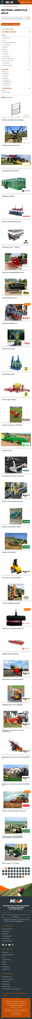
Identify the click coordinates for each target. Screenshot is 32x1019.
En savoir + (9, 1010)
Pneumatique (5, 967)
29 (28, 874)
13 (11, 871)
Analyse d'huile (6, 969)
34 (20, 876)
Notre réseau (5, 931)
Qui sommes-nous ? (7, 929)
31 (11, 876)
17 (23, 871)
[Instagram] (12, 945)
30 (9, 876)
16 (20, 871)
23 (12, 874)
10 (3, 871)
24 (14, 874)
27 (23, 874)
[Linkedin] (6, 945)
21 (6, 874)
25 (17, 874)
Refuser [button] (24, 1010)
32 (14, 876)
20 (3, 874)
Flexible (4, 962)
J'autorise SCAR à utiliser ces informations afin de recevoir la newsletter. (17, 920)
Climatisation (5, 952)
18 (26, 871)
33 (17, 876)
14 (14, 871)
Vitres (3, 957)
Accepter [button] (16, 1010)
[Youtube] (9, 945)
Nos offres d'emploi (7, 941)
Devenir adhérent (6, 936)
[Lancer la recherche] (29, 18)
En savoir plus (19, 921)
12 (9, 871)
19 (28, 871)
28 (26, 874)
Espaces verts (5, 981)
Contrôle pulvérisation (8, 954)
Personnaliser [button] (16, 1014)
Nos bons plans (6, 986)
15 (17, 871)
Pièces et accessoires (7, 979)
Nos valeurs (5, 933)
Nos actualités (6, 938)
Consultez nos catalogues (10, 24)
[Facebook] (3, 945)
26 (20, 874)
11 (6, 871)
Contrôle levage (6, 959)
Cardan (4, 964)
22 (9, 874)
